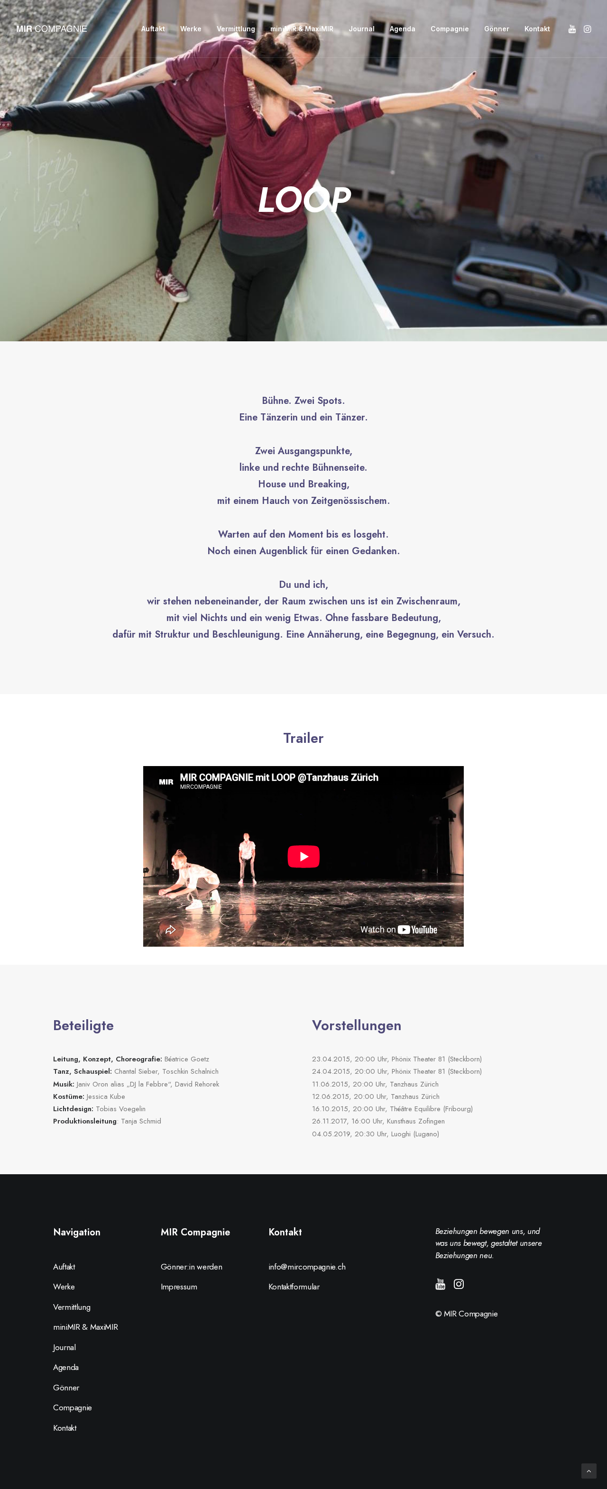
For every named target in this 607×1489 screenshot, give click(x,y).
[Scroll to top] (589, 1470)
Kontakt (537, 29)
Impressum (179, 1286)
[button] (573, 29)
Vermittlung (236, 29)
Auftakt (153, 29)
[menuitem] (153, 29)
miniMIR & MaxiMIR (301, 29)
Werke (191, 29)
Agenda (402, 29)
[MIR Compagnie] (51, 29)
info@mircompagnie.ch (307, 1266)
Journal (362, 29)
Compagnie (450, 29)
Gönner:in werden (191, 1266)
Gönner (496, 29)
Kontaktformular (294, 1286)
